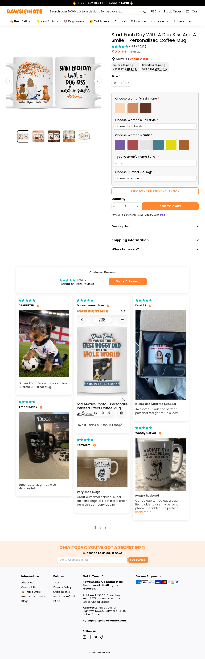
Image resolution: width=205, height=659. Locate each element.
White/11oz (121, 83)
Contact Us (28, 587)
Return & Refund (64, 596)
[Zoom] (53, 81)
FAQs (56, 601)
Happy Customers (33, 596)
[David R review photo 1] (160, 355)
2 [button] (100, 528)
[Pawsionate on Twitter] (96, 637)
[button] (120, 46)
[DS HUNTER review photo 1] (44, 344)
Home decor (160, 21)
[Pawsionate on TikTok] (101, 637)
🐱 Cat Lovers (99, 21)
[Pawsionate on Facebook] (90, 637)
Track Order (172, 11)
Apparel (120, 21)
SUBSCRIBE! (138, 559)
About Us (27, 582)
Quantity (118, 199)
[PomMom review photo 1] (102, 469)
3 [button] (105, 528)
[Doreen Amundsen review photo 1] (102, 364)
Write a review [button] (127, 281)
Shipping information (130, 240)
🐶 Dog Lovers (74, 21)
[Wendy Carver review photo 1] (160, 464)
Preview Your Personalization (155, 191)
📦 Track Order (31, 592)
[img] (27, 300)
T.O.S (56, 582)
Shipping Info (61, 592)
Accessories (183, 21)
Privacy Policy (62, 587)
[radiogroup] (155, 108)
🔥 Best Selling (20, 21)
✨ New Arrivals (47, 21)
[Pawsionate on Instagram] (84, 637)
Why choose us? (125, 249)
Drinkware (138, 21)
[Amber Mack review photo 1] (44, 445)
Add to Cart (170, 206)
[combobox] (99, 11)
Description (121, 226)
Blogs (24, 601)
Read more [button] (143, 512)
